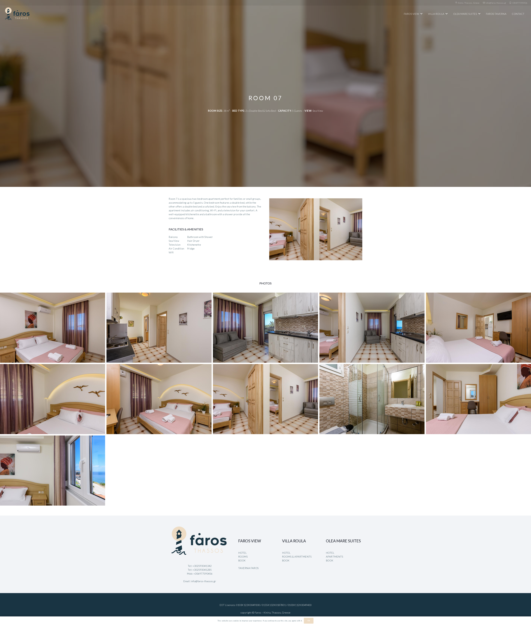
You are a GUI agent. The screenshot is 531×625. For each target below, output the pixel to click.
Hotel (242, 552)
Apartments (334, 556)
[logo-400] (200, 540)
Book (242, 560)
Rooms (243, 556)
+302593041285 (202, 569)
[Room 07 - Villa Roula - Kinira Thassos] (315, 229)
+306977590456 (203, 573)
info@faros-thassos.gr (203, 581)
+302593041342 (202, 565)
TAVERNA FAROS (248, 568)
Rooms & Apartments (297, 556)
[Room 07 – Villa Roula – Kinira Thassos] (52, 328)
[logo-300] (17, 14)
